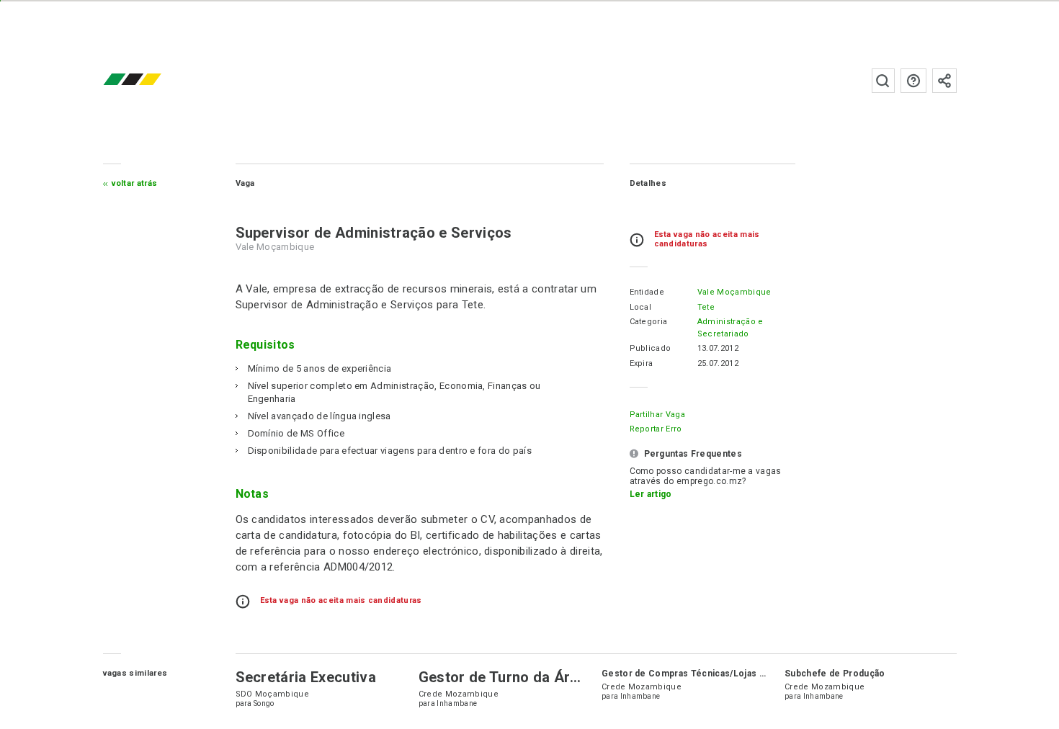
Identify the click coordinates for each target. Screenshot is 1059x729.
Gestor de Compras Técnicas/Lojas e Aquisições (709, 673)
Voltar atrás (135, 183)
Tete (706, 307)
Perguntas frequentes (913, 80)
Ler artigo (651, 494)
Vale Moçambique (734, 292)
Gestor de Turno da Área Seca (522, 677)
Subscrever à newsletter (944, 80)
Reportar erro (656, 429)
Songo (264, 703)
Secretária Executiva (306, 677)
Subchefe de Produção (835, 673)
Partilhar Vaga (657, 414)
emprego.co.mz (153, 80)
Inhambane (457, 703)
